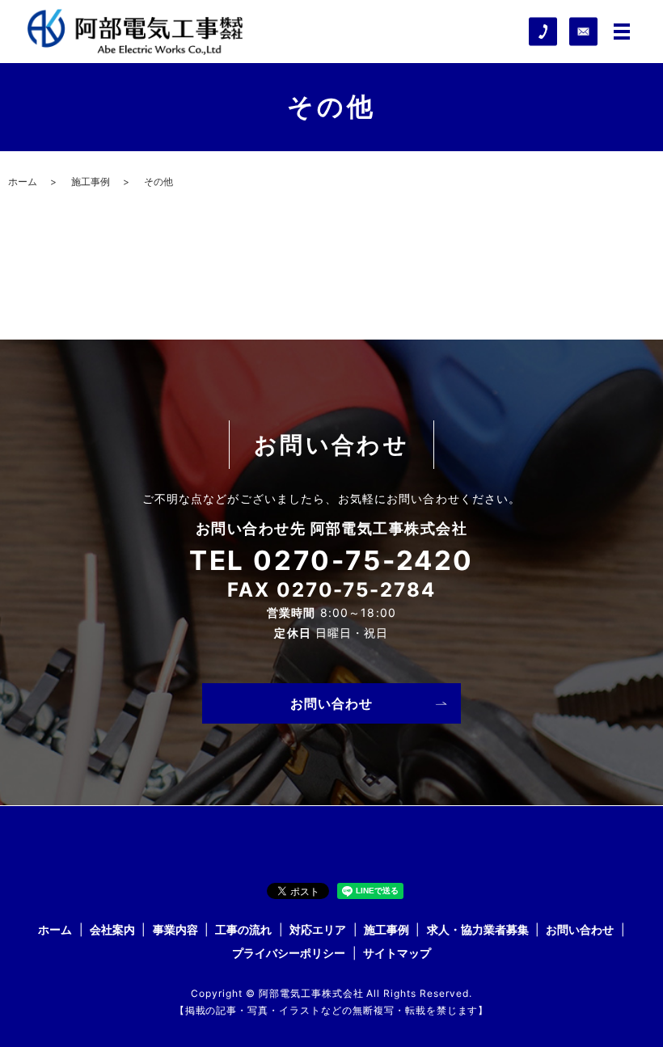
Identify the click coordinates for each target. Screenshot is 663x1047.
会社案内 (112, 929)
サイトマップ (397, 953)
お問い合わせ (332, 703)
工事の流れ (243, 929)
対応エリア (317, 929)
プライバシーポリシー (288, 953)
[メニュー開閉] (622, 31)
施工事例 (90, 181)
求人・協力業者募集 (478, 929)
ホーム (22, 181)
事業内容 (175, 929)
